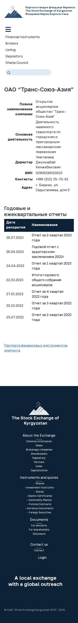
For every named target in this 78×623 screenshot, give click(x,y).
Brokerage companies (39, 449)
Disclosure (39, 533)
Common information (39, 441)
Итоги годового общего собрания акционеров (46, 280)
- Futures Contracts (39, 504)
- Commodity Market (39, 500)
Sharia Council (16, 63)
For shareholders (39, 529)
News (39, 445)
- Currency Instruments (39, 508)
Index (39, 466)
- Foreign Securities (39, 512)
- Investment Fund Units (39, 487)
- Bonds (39, 491)
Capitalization (39, 470)
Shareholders (39, 453)
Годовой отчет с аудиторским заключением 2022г (48, 252)
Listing (10, 50)
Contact (39, 550)
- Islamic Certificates (39, 495)
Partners (39, 462)
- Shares (39, 483)
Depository (14, 56)
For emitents (39, 525)
